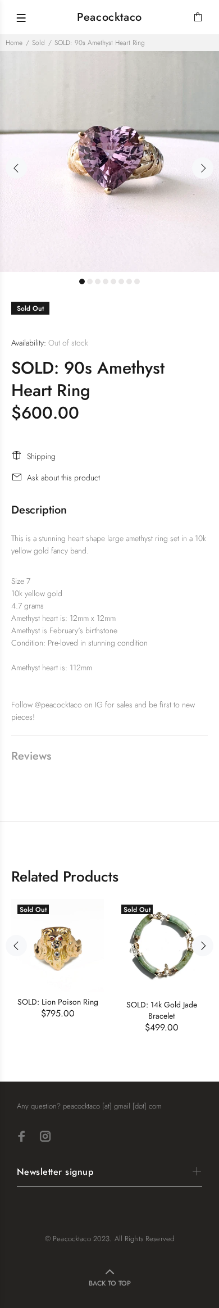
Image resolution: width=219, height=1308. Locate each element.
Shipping (41, 456)
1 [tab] (82, 281)
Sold (38, 43)
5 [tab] (113, 281)
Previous (16, 168)
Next (202, 168)
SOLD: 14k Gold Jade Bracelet (161, 1010)
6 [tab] (121, 281)
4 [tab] (105, 281)
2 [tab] (90, 281)
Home (14, 43)
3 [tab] (98, 281)
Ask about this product (63, 477)
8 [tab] (137, 281)
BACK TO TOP (110, 1283)
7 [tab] (129, 281)
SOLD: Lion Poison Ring (57, 1001)
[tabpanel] (109, 161)
